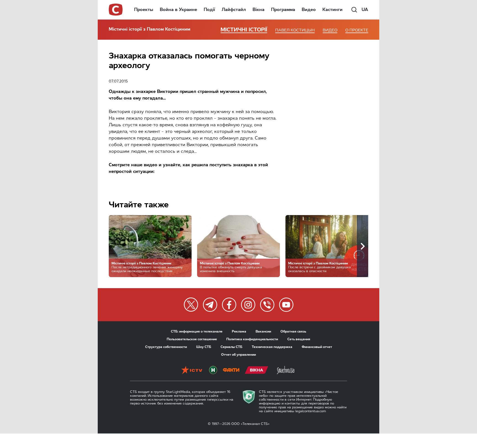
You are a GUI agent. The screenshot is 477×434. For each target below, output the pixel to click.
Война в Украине (178, 9)
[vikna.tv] (256, 370)
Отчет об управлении (238, 355)
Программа (283, 9)
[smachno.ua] (285, 370)
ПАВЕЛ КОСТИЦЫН (295, 30)
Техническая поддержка (272, 347)
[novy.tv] (213, 370)
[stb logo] (116, 10)
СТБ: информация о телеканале (196, 331)
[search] (354, 9)
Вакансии (263, 331)
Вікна (258, 9)
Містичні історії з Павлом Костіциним (149, 29)
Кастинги (332, 9)
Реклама (239, 331)
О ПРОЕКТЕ (356, 30)
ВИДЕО (330, 30)
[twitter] (191, 305)
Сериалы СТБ (231, 347)
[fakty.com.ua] (231, 370)
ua (365, 9)
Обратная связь (293, 331)
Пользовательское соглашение (192, 339)
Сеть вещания (298, 339)
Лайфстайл (234, 9)
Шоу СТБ (203, 347)
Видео (309, 9)
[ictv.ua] (191, 370)
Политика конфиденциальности (252, 339)
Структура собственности (166, 347)
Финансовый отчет (317, 347)
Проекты (143, 9)
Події (209, 9)
